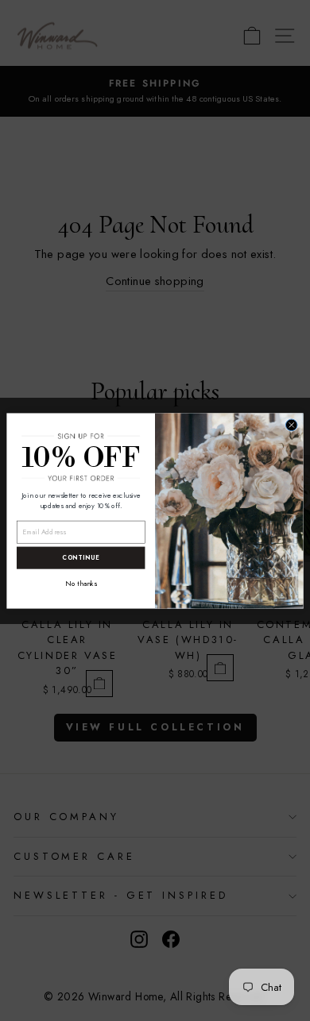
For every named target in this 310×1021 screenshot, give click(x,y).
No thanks (80, 584)
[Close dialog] (291, 424)
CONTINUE (80, 557)
